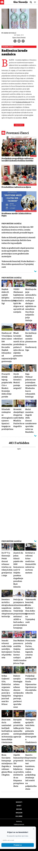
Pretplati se (18, 845)
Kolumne (19, 816)
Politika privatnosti (19, 824)
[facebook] (23, 41)
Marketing (19, 821)
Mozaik (19, 809)
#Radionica (19, 125)
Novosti (19, 802)
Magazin (19, 813)
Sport (19, 805)
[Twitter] (15, 41)
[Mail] (19, 41)
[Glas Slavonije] (2, 3)
